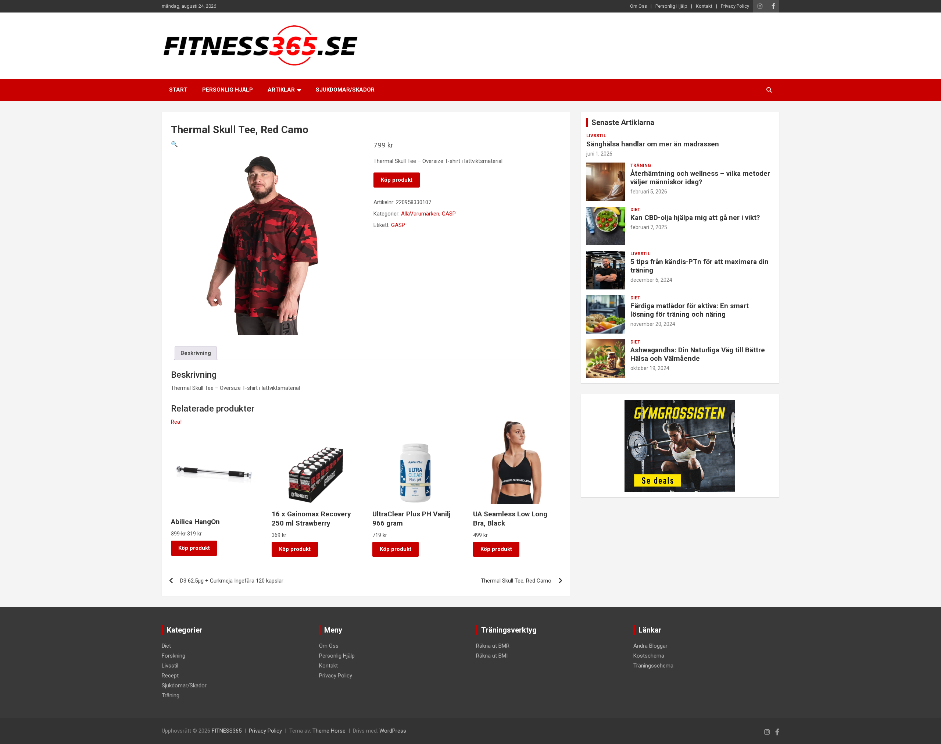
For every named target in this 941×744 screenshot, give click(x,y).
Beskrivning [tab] (195, 353)
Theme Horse (329, 730)
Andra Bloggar (650, 645)
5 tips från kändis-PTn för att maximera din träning (699, 265)
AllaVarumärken (420, 213)
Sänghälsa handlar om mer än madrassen (652, 144)
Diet (635, 209)
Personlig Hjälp (671, 6)
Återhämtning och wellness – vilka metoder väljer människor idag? (700, 177)
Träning (640, 165)
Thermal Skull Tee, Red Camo (516, 580)
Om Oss (638, 6)
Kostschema (648, 655)
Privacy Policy (735, 6)
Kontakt (704, 6)
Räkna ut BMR (492, 645)
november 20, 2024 (652, 324)
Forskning (173, 655)
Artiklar (281, 89)
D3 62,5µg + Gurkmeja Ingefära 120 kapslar (231, 580)
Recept (170, 675)
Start (178, 89)
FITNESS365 (226, 730)
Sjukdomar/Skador (345, 89)
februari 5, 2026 (648, 192)
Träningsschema (653, 665)
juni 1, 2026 (599, 154)
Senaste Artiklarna (622, 122)
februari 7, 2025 (648, 227)
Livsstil (596, 135)
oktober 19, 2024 (649, 368)
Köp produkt (396, 180)
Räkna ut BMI (492, 655)
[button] (174, 144)
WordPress (392, 730)
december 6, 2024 (651, 280)
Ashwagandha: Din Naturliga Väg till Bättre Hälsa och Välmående (697, 354)
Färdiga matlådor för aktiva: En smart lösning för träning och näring (689, 310)
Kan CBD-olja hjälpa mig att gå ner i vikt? (695, 217)
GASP (449, 213)
